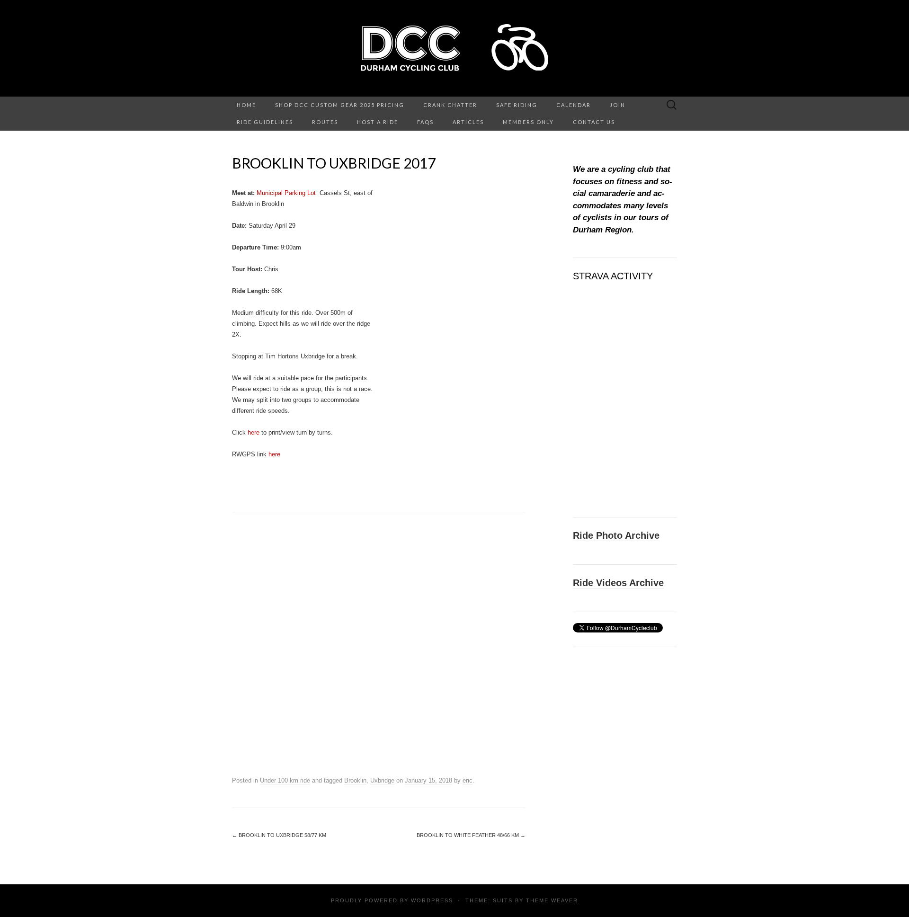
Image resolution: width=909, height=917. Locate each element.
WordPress (432, 900)
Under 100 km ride (285, 780)
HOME (246, 105)
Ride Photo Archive (616, 535)
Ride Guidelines (265, 122)
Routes (325, 122)
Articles (468, 122)
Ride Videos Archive (618, 583)
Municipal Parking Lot (286, 192)
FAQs (425, 122)
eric (467, 780)
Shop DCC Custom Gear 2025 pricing (339, 105)
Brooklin (355, 780)
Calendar (573, 105)
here (253, 432)
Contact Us (594, 122)
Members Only (528, 122)
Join (617, 105)
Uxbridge (382, 780)
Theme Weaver (552, 900)
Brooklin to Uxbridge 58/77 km (279, 835)
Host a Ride (377, 122)
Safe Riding (516, 105)
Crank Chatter (450, 105)
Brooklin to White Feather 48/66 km (471, 835)
